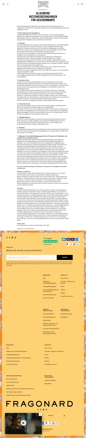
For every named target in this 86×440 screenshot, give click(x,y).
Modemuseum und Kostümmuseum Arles (18, 395)
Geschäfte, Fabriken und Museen (54, 351)
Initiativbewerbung (66, 314)
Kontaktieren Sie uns (67, 296)
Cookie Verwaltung (48, 298)
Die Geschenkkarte (48, 314)
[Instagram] (38, 409)
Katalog (63, 293)
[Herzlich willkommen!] (43, 4)
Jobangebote (64, 317)
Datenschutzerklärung (49, 294)
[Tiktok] (46, 409)
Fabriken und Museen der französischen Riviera (20, 389)
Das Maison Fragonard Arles (51, 328)
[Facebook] (40, 409)
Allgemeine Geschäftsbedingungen (16, 351)
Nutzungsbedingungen (49, 286)
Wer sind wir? (64, 278)
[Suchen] (7, 4)
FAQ (44, 278)
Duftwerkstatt (47, 320)
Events (62, 286)
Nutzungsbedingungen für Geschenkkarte (18, 358)
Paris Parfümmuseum (49, 317)
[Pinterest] (43, 409)
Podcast (63, 289)
